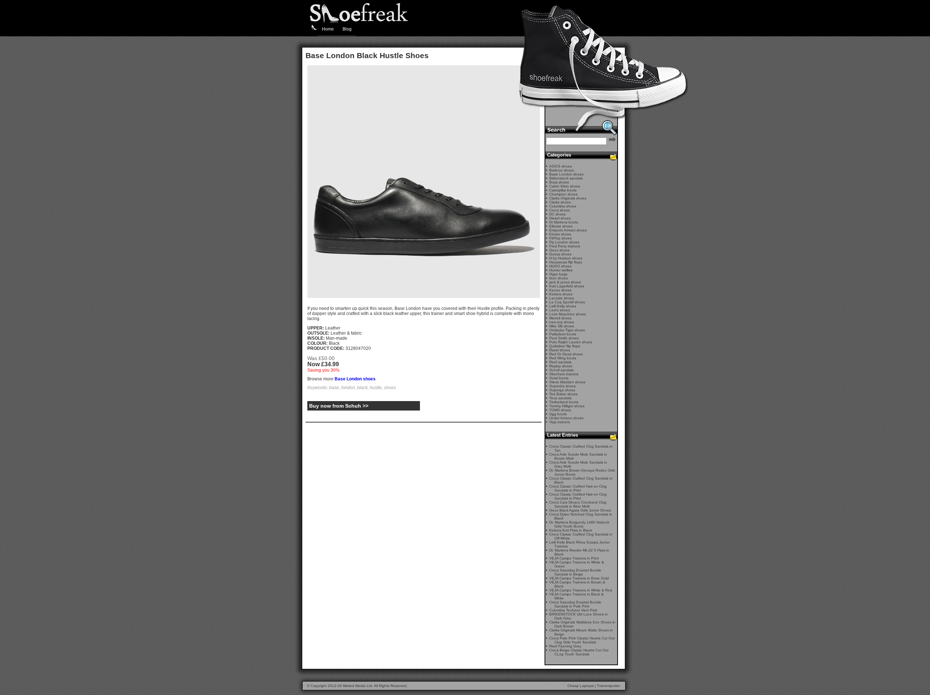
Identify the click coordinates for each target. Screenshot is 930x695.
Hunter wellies (561, 270)
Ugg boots (558, 414)
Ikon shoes (558, 278)
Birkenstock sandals (566, 178)
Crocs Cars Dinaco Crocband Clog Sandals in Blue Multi (577, 504)
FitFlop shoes (560, 238)
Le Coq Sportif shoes (567, 302)
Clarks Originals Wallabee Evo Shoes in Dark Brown (582, 624)
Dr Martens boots (563, 222)
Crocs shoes (559, 210)
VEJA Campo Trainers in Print (574, 558)
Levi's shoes (559, 310)
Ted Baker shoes (563, 394)
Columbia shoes (562, 206)
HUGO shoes (560, 266)
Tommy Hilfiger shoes (567, 406)
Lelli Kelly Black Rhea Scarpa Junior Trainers (579, 544)
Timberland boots (563, 402)
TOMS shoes (560, 410)
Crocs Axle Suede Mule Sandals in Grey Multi (578, 464)
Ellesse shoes (561, 226)
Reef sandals (560, 362)
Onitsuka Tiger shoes (567, 330)
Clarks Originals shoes (567, 198)
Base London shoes (355, 378)
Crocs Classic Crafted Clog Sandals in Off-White (580, 536)
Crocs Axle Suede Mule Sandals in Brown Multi (578, 456)
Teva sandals (560, 398)
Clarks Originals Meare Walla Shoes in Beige (581, 632)
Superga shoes (562, 390)
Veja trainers (559, 422)
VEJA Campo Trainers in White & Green (576, 564)
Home (328, 29)
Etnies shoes (560, 234)
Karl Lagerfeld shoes (566, 286)
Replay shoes (560, 366)
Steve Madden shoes (567, 382)
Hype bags (558, 274)
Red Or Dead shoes (566, 354)
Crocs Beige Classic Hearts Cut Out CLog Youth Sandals (578, 652)
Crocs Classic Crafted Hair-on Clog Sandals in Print (578, 488)
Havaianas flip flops (565, 262)
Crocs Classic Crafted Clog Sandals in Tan (580, 448)
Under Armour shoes (566, 418)
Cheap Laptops (580, 686)
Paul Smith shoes (564, 338)
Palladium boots (562, 334)
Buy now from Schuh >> (338, 406)
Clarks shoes (560, 202)
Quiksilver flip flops (564, 346)
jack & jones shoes (565, 282)
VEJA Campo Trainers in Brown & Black (577, 584)
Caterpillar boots (563, 190)
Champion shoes (563, 194)
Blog (347, 29)
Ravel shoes (559, 350)
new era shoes (561, 322)
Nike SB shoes (561, 326)
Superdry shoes (562, 386)
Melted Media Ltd (357, 686)
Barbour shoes (561, 170)
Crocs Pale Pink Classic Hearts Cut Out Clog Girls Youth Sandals (582, 640)
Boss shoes (559, 182)
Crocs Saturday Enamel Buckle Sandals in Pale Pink (575, 604)
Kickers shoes (561, 294)
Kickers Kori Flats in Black (570, 530)
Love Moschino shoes (567, 314)
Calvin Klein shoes (564, 186)
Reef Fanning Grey (565, 646)
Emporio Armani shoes (568, 230)
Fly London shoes (564, 242)
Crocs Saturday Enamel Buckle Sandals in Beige (575, 572)
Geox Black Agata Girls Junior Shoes (580, 510)
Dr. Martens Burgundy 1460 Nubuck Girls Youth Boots (579, 524)
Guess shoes (560, 254)
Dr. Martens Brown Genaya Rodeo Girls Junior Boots (582, 472)
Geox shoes (559, 250)
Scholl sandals (561, 370)
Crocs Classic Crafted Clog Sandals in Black (580, 480)
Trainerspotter (608, 686)
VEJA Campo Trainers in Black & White (576, 596)
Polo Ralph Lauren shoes (570, 342)
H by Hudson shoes (565, 258)
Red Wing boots (562, 358)
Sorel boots (559, 378)
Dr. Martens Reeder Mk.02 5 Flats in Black (579, 552)
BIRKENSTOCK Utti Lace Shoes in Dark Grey (578, 616)
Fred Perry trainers (564, 246)
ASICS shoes (560, 166)
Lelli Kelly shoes (562, 306)
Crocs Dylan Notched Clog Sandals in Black (580, 516)
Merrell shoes (560, 318)
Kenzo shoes (560, 290)
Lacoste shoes (561, 298)
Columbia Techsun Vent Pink (573, 610)
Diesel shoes (560, 218)
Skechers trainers (563, 374)
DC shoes (557, 214)
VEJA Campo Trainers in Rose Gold (579, 578)
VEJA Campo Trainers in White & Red (580, 590)
